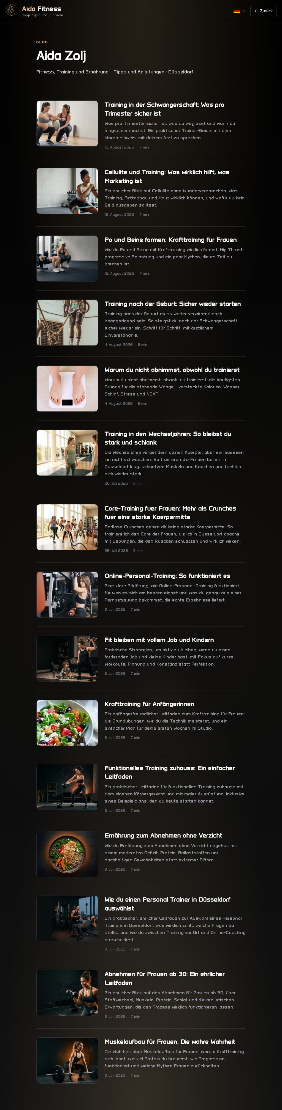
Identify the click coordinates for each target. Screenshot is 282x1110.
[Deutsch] (239, 11)
